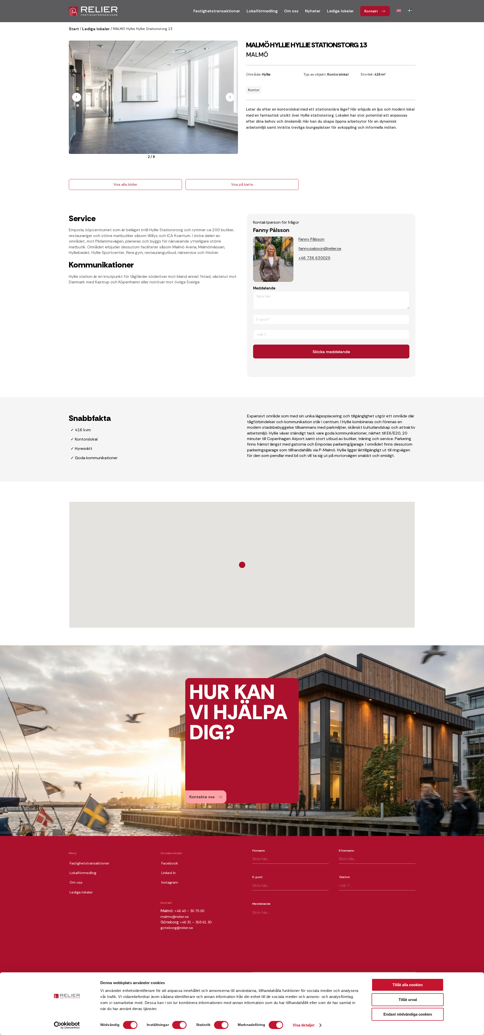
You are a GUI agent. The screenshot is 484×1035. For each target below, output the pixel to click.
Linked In (168, 873)
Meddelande (264, 288)
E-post (257, 877)
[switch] (179, 1025)
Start (74, 29)
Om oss (76, 882)
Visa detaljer (304, 1025)
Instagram (169, 882)
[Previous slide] (76, 97)
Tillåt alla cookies (407, 985)
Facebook (169, 863)
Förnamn (258, 851)
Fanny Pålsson (311, 239)
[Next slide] (230, 97)
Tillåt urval (408, 999)
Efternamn (346, 851)
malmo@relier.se (175, 916)
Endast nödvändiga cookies (407, 1014)
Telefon (344, 877)
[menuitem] (216, 12)
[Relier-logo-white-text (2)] (93, 11)
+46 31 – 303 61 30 (195, 922)
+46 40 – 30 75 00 (189, 911)
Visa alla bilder (125, 184)
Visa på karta (242, 184)
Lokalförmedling (83, 873)
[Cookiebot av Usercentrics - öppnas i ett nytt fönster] (67, 1025)
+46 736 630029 (314, 257)
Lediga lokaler (96, 28)
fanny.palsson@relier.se (319, 248)
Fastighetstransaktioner (89, 863)
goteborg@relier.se (177, 927)
